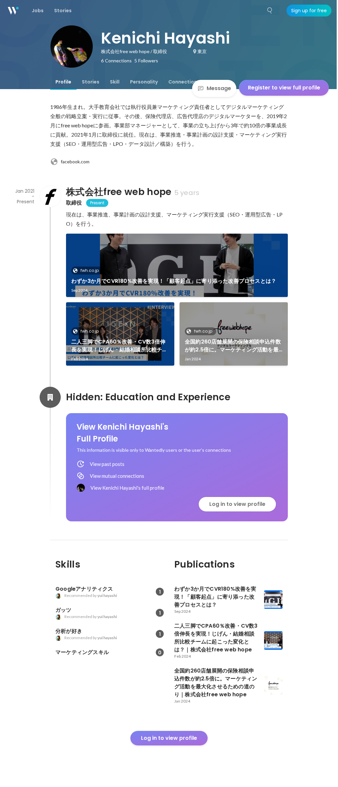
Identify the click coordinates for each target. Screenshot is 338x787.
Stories (90, 82)
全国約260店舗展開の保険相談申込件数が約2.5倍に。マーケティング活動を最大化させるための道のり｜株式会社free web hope (233, 346)
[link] (177, 265)
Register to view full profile (284, 87)
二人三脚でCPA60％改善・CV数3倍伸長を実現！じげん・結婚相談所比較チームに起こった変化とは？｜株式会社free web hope (119, 346)
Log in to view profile (237, 504)
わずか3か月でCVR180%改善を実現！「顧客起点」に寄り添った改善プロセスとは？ (173, 281)
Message (219, 88)
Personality (144, 82)
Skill (114, 82)
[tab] (63, 82)
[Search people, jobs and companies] (270, 10)
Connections (184, 82)
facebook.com (75, 161)
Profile (63, 82)
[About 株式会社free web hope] (50, 196)
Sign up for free (309, 10)
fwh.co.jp (90, 270)
